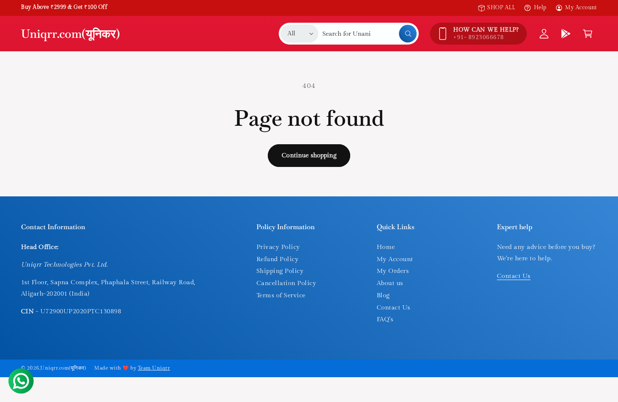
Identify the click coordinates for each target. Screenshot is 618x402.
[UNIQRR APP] (566, 34)
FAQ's (385, 319)
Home (386, 247)
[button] (588, 34)
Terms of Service (281, 295)
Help (540, 7)
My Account (581, 7)
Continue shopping (309, 155)
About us (390, 283)
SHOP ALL (501, 7)
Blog (383, 295)
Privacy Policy (278, 247)
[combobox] (369, 34)
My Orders (393, 271)
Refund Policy (277, 259)
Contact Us (393, 307)
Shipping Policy (280, 271)
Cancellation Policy (286, 283)
